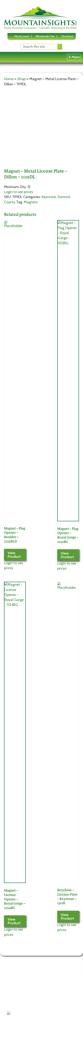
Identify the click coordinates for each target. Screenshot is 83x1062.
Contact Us (17, 1004)
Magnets (31, 202)
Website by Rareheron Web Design (28, 1056)
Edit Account (47, 1004)
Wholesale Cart (45, 36)
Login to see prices (18, 192)
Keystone (49, 197)
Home (8, 79)
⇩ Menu (74, 57)
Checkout (67, 36)
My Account (22, 36)
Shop (21, 79)
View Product (14, 555)
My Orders (45, 1009)
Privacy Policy (18, 999)
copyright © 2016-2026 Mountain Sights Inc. (34, 1053)
